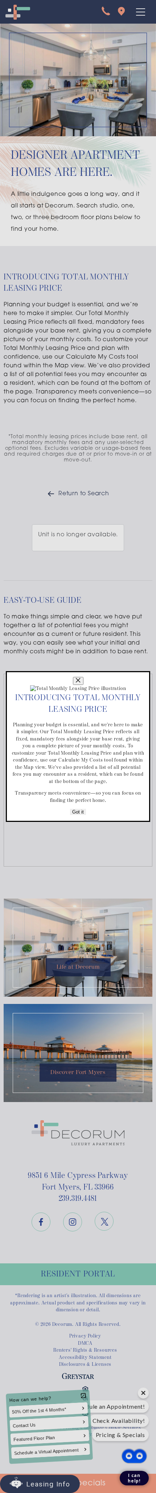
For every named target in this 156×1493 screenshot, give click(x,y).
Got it (78, 812)
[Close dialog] (78, 681)
